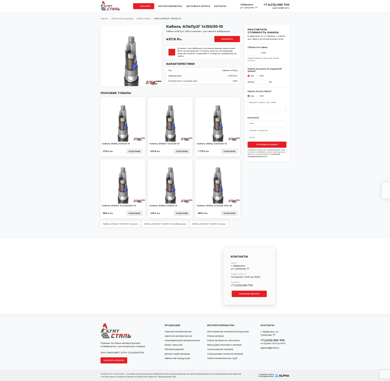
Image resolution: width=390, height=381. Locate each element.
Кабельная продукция (177, 358)
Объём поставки (257, 47)
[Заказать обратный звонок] (386, 194)
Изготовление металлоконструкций (228, 331)
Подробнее (134, 151)
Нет (262, 75)
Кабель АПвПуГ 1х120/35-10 (164, 143)
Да (252, 75)
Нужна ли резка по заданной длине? (265, 70)
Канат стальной (173, 344)
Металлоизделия (174, 349)
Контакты (220, 6)
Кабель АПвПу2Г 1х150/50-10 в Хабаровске (165, 224)
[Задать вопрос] (386, 186)
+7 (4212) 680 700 (276, 4)
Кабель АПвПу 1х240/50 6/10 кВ (214, 205)
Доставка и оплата (198, 6)
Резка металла (215, 336)
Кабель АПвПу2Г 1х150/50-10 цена (208, 224)
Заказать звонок (249, 294)
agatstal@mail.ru (280, 8)
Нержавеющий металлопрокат (182, 340)
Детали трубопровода (177, 353)
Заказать (227, 39)
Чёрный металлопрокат (178, 331)
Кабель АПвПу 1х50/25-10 (116, 143)
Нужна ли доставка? (260, 91)
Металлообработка (170, 6)
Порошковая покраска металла (225, 353)
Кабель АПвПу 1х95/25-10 (163, 205)
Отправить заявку (267, 144)
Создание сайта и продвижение (266, 375)
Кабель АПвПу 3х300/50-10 (212, 143)
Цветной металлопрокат (178, 336)
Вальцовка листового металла (224, 344)
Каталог (145, 6)
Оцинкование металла (220, 349)
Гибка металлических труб (222, 358)
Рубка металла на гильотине (223, 340)
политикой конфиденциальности (264, 155)
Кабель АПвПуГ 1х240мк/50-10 (119, 205)
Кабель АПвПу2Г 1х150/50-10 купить (120, 224)
